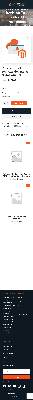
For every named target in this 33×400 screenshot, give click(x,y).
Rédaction (13, 25)
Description (16, 111)
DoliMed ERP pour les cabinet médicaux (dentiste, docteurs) (16, 175)
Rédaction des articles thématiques (16, 217)
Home (4, 25)
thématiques (6, 97)
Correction (13, 93)
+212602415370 (10, 393)
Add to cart (19, 103)
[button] (30, 4)
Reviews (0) (16, 116)
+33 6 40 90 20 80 (11, 396)
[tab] (16, 111)
